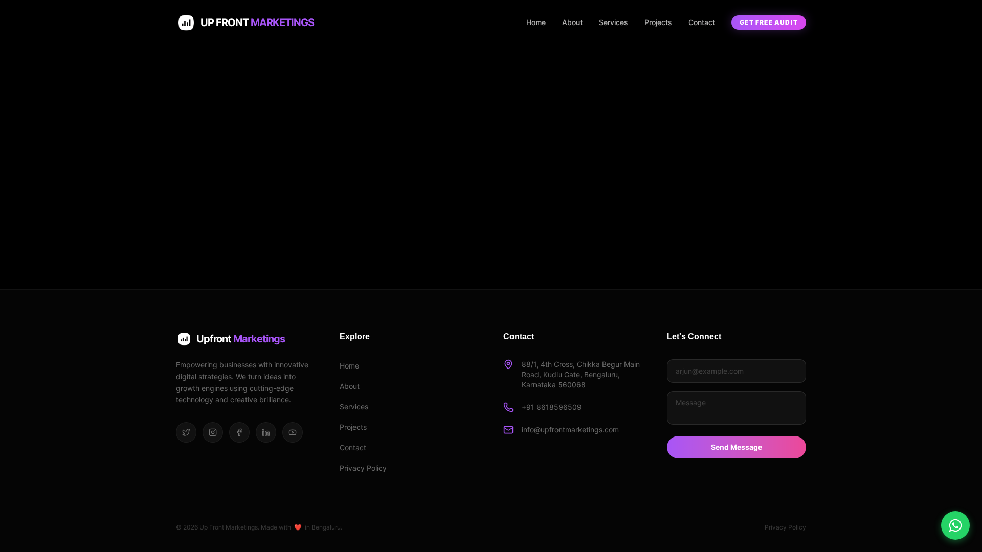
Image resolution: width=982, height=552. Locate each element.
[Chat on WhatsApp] (955, 525)
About (572, 22)
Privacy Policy (363, 468)
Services (613, 22)
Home (536, 22)
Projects (658, 22)
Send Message (736, 447)
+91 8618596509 (552, 407)
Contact (701, 22)
